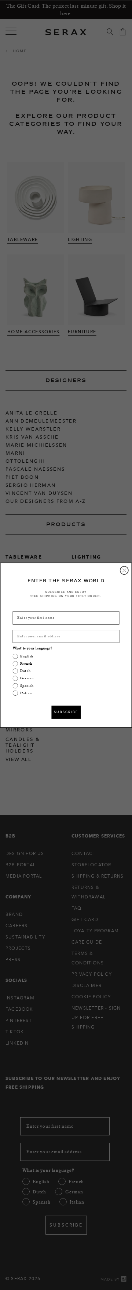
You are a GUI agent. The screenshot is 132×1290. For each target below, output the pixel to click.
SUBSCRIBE (66, 712)
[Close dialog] (124, 570)
